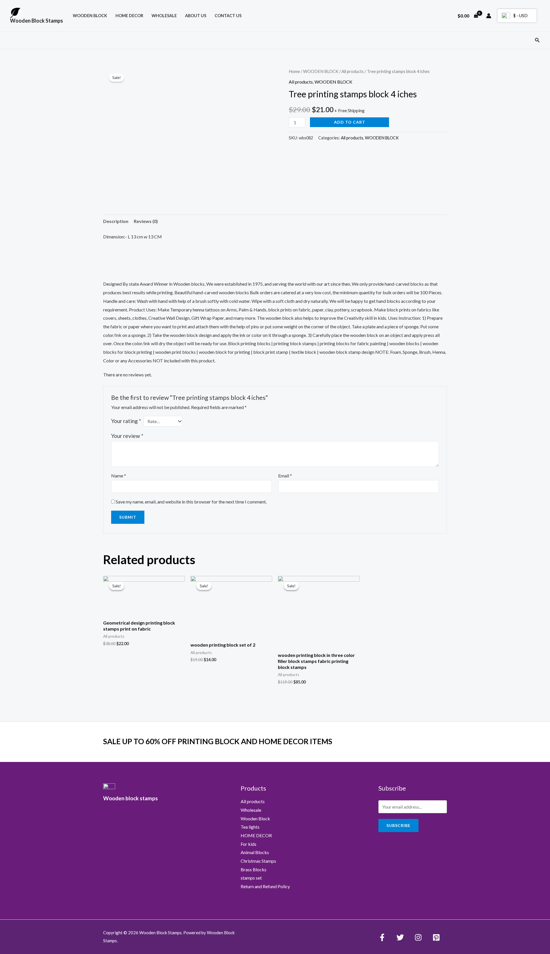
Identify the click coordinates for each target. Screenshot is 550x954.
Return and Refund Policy (265, 886)
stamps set (251, 877)
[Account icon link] (488, 15)
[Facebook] (382, 937)
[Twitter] (400, 937)
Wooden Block (255, 818)
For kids (248, 844)
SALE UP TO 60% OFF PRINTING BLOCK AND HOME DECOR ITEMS (217, 741)
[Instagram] (418, 937)
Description (115, 221)
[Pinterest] (436, 937)
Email (285, 475)
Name (118, 475)
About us (195, 15)
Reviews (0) (146, 221)
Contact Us (228, 15)
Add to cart (349, 122)
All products (352, 71)
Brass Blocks (253, 869)
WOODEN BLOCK (90, 15)
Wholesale (164, 15)
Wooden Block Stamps (36, 20)
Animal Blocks (255, 852)
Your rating (126, 421)
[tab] (115, 221)
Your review (127, 435)
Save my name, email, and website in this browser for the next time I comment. (191, 501)
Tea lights (250, 826)
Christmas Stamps (258, 861)
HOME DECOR (129, 15)
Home (294, 71)
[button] (537, 40)
